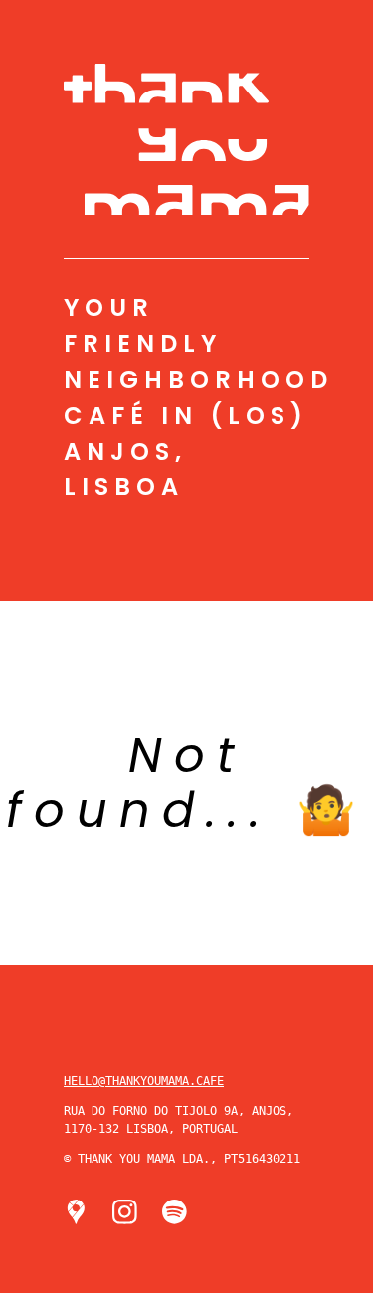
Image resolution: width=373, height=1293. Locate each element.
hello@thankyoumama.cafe (144, 1081)
